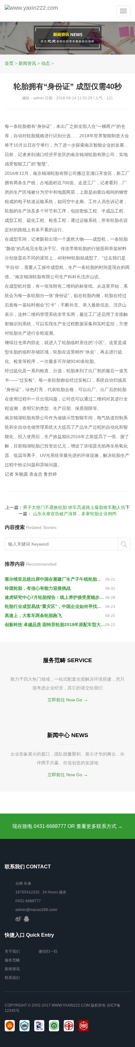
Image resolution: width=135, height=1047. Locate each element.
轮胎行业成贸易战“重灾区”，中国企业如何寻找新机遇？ (55, 606)
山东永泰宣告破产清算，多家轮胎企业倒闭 (74, 513)
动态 (45, 63)
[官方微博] (18, 918)
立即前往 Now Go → (67, 699)
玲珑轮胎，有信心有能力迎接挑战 (38, 588)
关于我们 (12, 951)
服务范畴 (12, 960)
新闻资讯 (27, 63)
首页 (9, 63)
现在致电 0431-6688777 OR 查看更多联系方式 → (67, 826)
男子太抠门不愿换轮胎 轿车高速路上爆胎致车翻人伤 (74, 507)
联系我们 (12, 978)
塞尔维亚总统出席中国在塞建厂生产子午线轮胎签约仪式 (55, 579)
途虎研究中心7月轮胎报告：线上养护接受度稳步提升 (55, 597)
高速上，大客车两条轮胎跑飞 (33, 615)
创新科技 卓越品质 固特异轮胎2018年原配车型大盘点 (55, 624)
